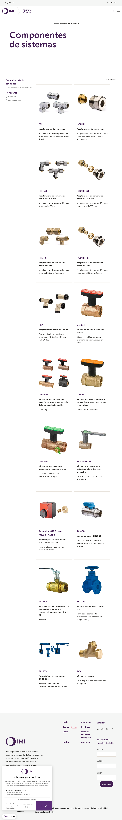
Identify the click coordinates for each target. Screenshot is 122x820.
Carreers (66, 727)
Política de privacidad (99, 808)
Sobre (65, 732)
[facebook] (112, 729)
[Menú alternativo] (118, 11)
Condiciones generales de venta (61, 808)
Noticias (66, 742)
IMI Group (85, 727)
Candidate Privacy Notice (44, 812)
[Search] (114, 11)
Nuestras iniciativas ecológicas (86, 735)
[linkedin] (98, 729)
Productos (86, 722)
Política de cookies (82, 808)
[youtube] (102, 729)
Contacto (85, 742)
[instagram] (107, 729)
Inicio (55, 23)
